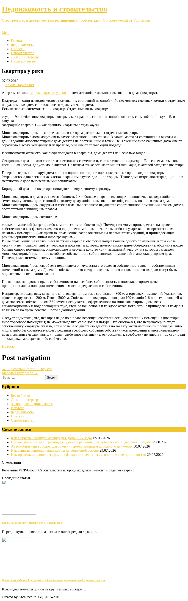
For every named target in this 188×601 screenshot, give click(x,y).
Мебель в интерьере (20, 373)
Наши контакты (23, 61)
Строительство (22, 53)
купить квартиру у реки (47, 93)
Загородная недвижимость (32, 404)
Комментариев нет (19, 85)
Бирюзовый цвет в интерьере (27, 369)
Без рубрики (20, 395)
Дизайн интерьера (25, 57)
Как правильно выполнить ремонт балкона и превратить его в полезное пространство (78, 454)
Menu (6, 33)
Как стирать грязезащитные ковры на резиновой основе (55, 450)
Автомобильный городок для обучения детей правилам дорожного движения (72, 446)
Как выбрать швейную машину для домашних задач (51, 438)
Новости (18, 49)
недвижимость (22, 45)
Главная (17, 41)
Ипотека (17, 408)
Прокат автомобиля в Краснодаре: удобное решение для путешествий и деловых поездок (81, 442)
